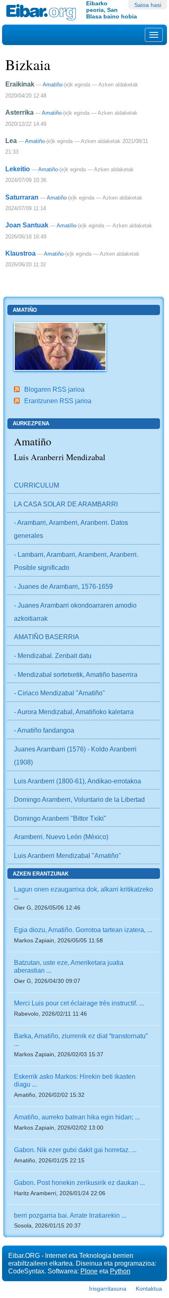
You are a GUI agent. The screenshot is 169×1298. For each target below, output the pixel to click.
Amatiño (52, 85)
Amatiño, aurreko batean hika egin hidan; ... (77, 1117)
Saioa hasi (147, 5)
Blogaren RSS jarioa (54, 389)
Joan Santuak (26, 225)
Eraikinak (19, 84)
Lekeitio (17, 168)
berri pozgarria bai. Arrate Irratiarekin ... (70, 1215)
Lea (11, 140)
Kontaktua (149, 1288)
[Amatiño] (60, 345)
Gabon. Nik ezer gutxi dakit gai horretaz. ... (75, 1149)
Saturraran (22, 197)
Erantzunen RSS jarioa (57, 400)
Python (120, 1271)
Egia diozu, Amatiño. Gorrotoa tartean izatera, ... (83, 929)
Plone (89, 1271)
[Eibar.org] (43, 12)
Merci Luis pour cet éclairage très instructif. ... (79, 1003)
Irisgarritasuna (107, 1288)
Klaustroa (20, 253)
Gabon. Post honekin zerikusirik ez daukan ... (79, 1182)
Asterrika (19, 112)
